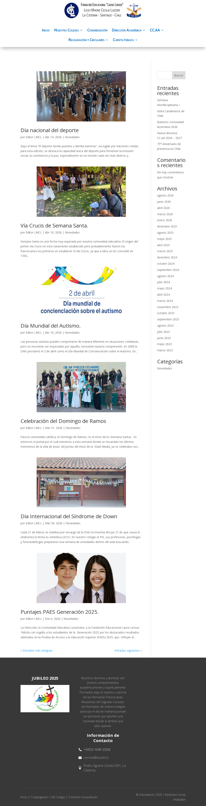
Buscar (178, 75)
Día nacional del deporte (50, 130)
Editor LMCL (34, 137)
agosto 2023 (165, 325)
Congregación (97, 30)
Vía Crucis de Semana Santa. (54, 225)
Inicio (46, 30)
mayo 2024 (164, 288)
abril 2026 (163, 208)
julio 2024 (163, 282)
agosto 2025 (165, 232)
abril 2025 (163, 245)
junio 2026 (164, 202)
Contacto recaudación (83, 797)
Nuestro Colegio (66, 30)
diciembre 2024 (167, 257)
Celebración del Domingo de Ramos (63, 421)
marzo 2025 (165, 251)
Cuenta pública (123, 40)
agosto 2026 (165, 195)
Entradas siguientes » (128, 650)
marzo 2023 (165, 350)
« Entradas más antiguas (37, 650)
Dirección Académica (126, 30)
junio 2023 (164, 338)
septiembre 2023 (168, 319)
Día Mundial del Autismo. (51, 325)
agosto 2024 (165, 276)
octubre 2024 (165, 263)
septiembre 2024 (168, 270)
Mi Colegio (58, 797)
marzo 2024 (165, 301)
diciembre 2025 (167, 226)
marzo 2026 (165, 214)
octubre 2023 (165, 313)
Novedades (72, 137)
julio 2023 (163, 332)
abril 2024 (163, 294)
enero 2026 (164, 220)
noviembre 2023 (167, 307)
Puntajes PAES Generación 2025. (60, 611)
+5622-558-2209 (96, 749)
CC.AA (155, 30)
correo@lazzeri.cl (95, 757)
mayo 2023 (164, 344)
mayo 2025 (164, 239)
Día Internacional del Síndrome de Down (69, 516)
